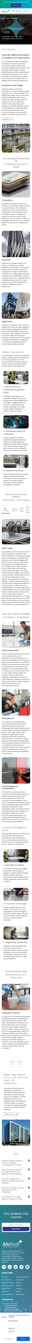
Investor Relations (7, 1294)
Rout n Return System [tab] (22, 509)
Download (19, 1288)
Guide (6, 32)
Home (4, 18)
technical (22, 1077)
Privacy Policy (20, 1294)
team (7, 1080)
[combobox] (12, 1331)
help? (14, 1074)
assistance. (10, 1083)
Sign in (20, 11)
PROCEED (14, 5)
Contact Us (5, 1291)
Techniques (23, 500)
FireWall (18, 1283)
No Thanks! (9, 1339)
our (14, 1077)
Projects (18, 1286)
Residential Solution (8, 1283)
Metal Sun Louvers (7, 1286)
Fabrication (16, 28)
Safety (5, 352)
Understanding (13, 164)
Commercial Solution (22, 1277)
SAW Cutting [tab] (6, 509)
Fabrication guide (12, 18)
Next (19, 1062)
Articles (18, 1291)
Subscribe (16, 1229)
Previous (12, 1062)
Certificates (19, 1280)
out (6, 1077)
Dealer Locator (6, 1288)
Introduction (9, 49)
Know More (6, 119)
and (24, 974)
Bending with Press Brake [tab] (28, 509)
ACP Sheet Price (7, 1280)
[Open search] (17, 11)
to (10, 1077)
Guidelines (23, 617)
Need (7, 1074)
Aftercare (16, 977)
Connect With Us (9, 1114)
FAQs (16, 1154)
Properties (6, 260)
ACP (4, 28)
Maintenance (13, 974)
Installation (9, 617)
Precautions (17, 352)
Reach (21, 1074)
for (12, 1080)
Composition (7, 200)
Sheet (16, 167)
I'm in (23, 1339)
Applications (7, 322)
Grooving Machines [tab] (15, 509)
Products (4, 1277)
